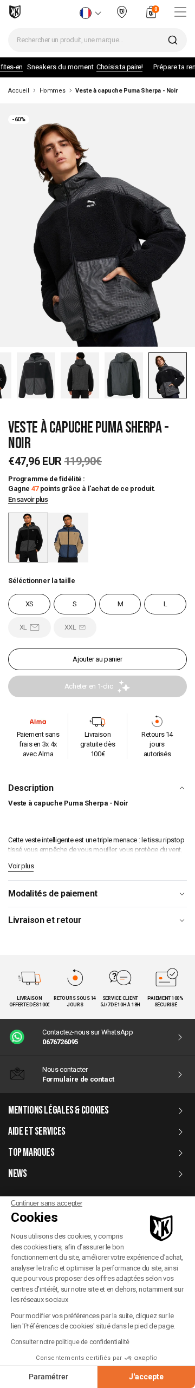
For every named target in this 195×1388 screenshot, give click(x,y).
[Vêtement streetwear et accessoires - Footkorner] (15, 11)
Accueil (18, 90)
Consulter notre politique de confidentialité (70, 1342)
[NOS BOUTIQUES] (121, 16)
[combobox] (97, 40)
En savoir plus (28, 499)
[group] (68, 538)
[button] (36, 375)
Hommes (53, 90)
